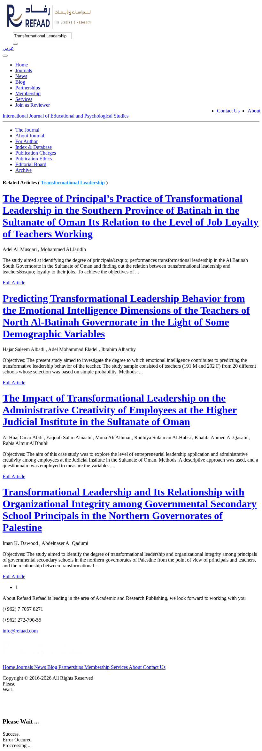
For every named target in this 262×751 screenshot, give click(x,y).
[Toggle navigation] (5, 56)
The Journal (27, 130)
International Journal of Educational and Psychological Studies (65, 116)
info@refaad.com (20, 630)
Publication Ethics (33, 158)
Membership (28, 93)
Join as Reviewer (32, 105)
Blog (20, 82)
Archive (23, 170)
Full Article (14, 282)
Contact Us (228, 110)
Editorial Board (30, 164)
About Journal (29, 135)
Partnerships (27, 87)
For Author (26, 141)
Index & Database (33, 147)
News (21, 76)
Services (23, 99)
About (254, 110)
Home (21, 64)
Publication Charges (35, 153)
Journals (23, 70)
